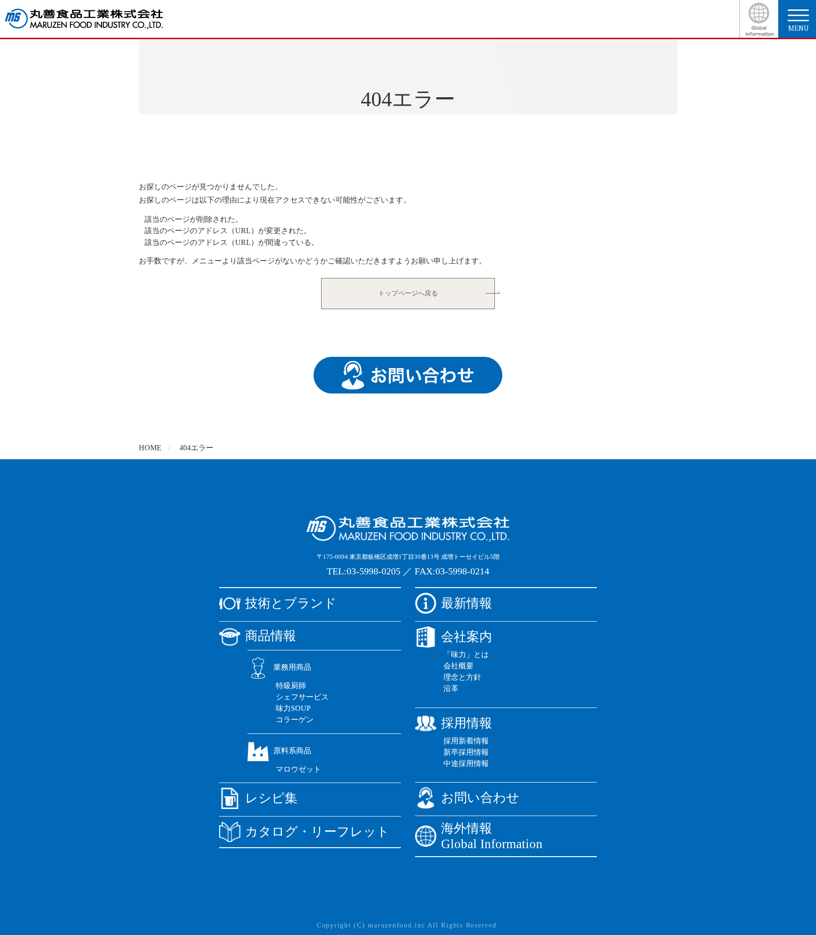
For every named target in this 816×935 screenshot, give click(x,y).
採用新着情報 (466, 741)
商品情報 (270, 636)
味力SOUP (293, 708)
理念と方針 (462, 677)
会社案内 (466, 637)
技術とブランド (291, 603)
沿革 (451, 688)
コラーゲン (295, 720)
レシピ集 (271, 798)
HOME (150, 448)
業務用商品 (292, 667)
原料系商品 (292, 751)
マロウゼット (298, 769)
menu (798, 28)
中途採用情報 (466, 763)
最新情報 (466, 603)
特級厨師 (291, 686)
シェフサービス (302, 697)
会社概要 (458, 666)
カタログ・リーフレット (317, 832)
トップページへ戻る (408, 293)
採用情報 (466, 723)
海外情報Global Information (492, 836)
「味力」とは (466, 654)
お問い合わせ (480, 798)
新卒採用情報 (466, 752)
